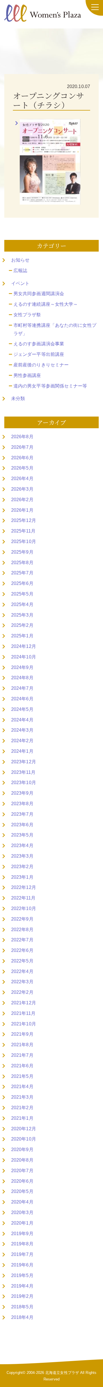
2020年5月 (22, 1191)
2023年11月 (23, 772)
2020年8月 (22, 1160)
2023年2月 (22, 866)
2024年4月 (22, 719)
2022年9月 (22, 919)
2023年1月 (22, 877)
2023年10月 (23, 782)
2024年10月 (23, 656)
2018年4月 (22, 1317)
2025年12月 (23, 520)
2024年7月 (22, 688)
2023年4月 (22, 845)
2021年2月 (22, 1107)
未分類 (18, 398)
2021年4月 (22, 1086)
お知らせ (20, 260)
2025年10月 (23, 541)
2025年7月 (22, 572)
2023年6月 (22, 824)
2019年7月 (22, 1254)
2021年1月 (22, 1118)
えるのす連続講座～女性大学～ (45, 304)
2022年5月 (22, 960)
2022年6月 (22, 950)
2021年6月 (22, 1065)
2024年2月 (22, 740)
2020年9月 (22, 1149)
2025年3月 (22, 615)
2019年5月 (22, 1275)
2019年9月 (22, 1233)
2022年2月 (22, 992)
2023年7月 (22, 814)
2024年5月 (22, 709)
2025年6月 (22, 583)
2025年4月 (22, 604)
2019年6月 (22, 1264)
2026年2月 (22, 499)
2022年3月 (22, 981)
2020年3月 (22, 1212)
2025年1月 (22, 635)
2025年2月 (22, 625)
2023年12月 (23, 761)
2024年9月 (22, 667)
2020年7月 (22, 1170)
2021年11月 (23, 1013)
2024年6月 (22, 698)
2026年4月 (22, 478)
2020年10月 (23, 1139)
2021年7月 (22, 1055)
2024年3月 (22, 730)
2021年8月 (22, 1044)
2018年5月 (22, 1306)
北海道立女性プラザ (62, 1372)
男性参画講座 (27, 375)
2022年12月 (23, 887)
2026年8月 (22, 436)
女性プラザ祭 (27, 314)
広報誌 (20, 270)
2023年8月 (22, 803)
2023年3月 (22, 856)
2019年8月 (22, 1243)
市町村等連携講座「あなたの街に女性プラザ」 (54, 329)
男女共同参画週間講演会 (38, 293)
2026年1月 (22, 510)
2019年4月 (22, 1286)
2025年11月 (23, 531)
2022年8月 (22, 929)
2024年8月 (22, 677)
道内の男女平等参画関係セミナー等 (50, 386)
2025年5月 (22, 593)
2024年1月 (22, 751)
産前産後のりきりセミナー (41, 364)
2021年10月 (23, 1023)
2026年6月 (22, 457)
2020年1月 (22, 1223)
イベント (20, 283)
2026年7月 (22, 447)
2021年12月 (23, 1002)
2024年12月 (23, 646)
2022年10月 (23, 908)
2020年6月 (22, 1181)
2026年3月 (22, 489)
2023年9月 (22, 793)
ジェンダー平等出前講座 (38, 354)
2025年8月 (22, 562)
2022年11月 (23, 898)
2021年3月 (22, 1097)
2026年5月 (22, 468)
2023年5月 (22, 835)
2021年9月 (22, 1034)
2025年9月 (22, 552)
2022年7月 (22, 939)
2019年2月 (22, 1296)
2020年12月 (23, 1128)
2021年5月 (22, 1076)
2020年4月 (22, 1202)
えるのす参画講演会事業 (38, 343)
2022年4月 (22, 971)
